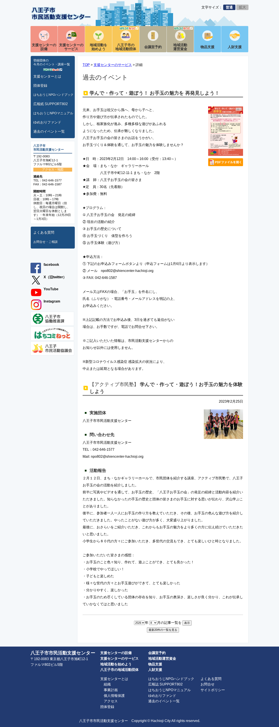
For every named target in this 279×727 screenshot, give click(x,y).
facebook (51, 264)
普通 (229, 7)
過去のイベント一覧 (49, 131)
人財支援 (235, 47)
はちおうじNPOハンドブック (53, 94)
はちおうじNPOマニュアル (53, 113)
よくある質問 (43, 232)
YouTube (51, 289)
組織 (107, 684)
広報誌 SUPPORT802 (165, 684)
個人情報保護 (114, 695)
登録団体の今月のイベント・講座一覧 (51, 62)
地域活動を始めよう (98, 47)
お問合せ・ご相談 (45, 241)
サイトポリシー (213, 690)
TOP (86, 65)
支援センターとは (47, 76)
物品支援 (207, 47)
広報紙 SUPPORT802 (50, 104)
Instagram (52, 301)
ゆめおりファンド (47, 122)
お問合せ (207, 684)
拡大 (242, 7)
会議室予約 (153, 47)
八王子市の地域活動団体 (125, 47)
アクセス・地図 (52, 169)
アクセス (111, 701)
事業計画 (111, 690)
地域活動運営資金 (180, 47)
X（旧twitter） (55, 277)
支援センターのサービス (71, 47)
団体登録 (40, 85)
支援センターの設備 (44, 47)
